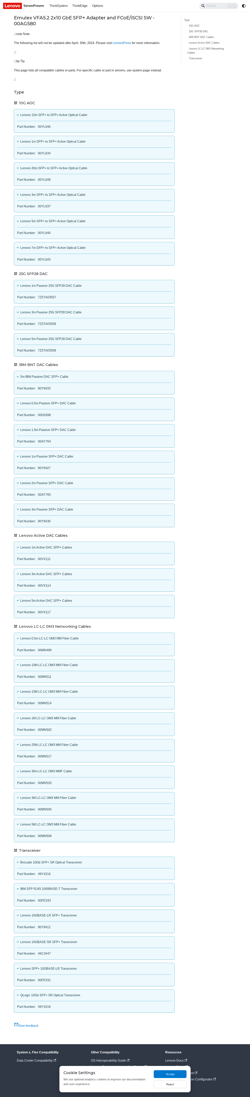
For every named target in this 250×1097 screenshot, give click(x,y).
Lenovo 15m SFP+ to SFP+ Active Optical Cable (53, 115)
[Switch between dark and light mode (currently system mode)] (244, 6)
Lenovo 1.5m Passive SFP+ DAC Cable (48, 430)
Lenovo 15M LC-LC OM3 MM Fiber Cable (49, 691)
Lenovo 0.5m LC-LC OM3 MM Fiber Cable (49, 638)
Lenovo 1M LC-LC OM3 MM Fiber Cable (48, 718)
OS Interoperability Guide (108, 1060)
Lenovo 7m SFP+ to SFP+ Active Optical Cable (53, 247)
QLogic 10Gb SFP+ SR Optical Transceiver (50, 995)
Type (187, 20)
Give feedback (28, 1025)
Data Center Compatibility (35, 1060)
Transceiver (195, 58)
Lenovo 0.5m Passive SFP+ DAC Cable (48, 403)
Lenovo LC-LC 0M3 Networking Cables (205, 50)
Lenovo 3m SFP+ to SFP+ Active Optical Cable (53, 194)
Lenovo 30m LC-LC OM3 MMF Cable (46, 771)
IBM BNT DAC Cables (201, 37)
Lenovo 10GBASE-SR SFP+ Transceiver (48, 942)
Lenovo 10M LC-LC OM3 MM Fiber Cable (49, 665)
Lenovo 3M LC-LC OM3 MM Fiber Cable (48, 797)
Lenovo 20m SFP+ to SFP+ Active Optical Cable (53, 168)
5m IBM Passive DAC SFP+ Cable (44, 376)
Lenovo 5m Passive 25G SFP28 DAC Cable (51, 339)
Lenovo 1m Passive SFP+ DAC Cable (46, 456)
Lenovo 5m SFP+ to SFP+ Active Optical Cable (53, 221)
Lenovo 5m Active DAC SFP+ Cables (46, 600)
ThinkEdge (80, 5)
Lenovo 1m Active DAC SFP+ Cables (46, 547)
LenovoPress (122, 43)
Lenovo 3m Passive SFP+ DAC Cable (46, 509)
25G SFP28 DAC (198, 31)
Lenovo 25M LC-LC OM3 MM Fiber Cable (49, 744)
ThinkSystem (58, 5)
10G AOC (194, 25)
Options (97, 5)
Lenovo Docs (174, 1060)
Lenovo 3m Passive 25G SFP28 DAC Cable (51, 312)
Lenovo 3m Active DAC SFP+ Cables (46, 574)
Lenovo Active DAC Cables (204, 42)
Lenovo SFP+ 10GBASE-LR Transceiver (48, 968)
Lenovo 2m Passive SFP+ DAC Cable (46, 483)
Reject (170, 1084)
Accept (170, 1074)
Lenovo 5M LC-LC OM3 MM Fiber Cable (48, 824)
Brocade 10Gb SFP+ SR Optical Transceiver (51, 862)
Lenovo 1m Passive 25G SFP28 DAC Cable (51, 285)
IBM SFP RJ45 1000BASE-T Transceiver (48, 888)
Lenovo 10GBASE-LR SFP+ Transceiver (48, 915)
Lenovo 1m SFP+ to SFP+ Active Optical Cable (53, 141)
